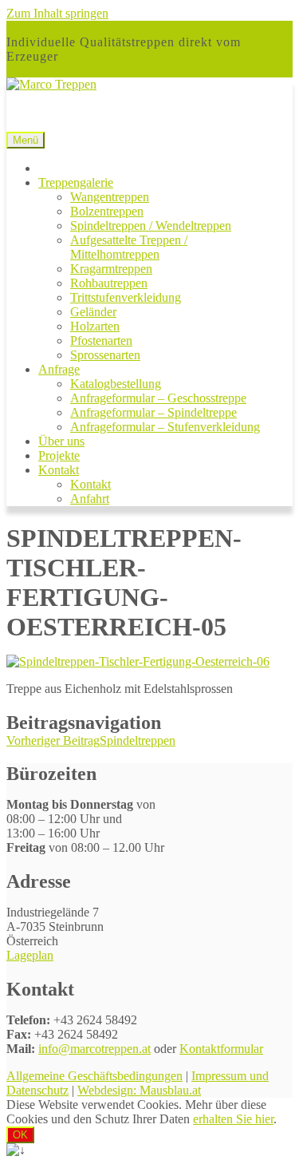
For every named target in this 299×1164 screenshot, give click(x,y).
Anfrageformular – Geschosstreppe (158, 398)
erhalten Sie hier (233, 1119)
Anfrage (59, 369)
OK (20, 1135)
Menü (25, 140)
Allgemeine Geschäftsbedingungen (94, 1076)
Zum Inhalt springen (57, 13)
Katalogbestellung (115, 383)
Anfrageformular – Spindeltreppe (153, 412)
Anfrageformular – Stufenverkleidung (165, 427)
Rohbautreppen (109, 283)
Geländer (93, 312)
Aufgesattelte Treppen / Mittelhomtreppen (128, 247)
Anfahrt (89, 498)
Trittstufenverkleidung (125, 297)
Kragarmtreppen (111, 268)
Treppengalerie (75, 182)
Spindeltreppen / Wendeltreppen (150, 225)
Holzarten (95, 326)
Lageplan (29, 955)
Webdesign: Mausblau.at (139, 1090)
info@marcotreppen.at (94, 1048)
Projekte (59, 455)
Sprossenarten (105, 355)
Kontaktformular (221, 1048)
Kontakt (58, 470)
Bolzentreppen (107, 211)
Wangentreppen (109, 197)
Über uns (61, 441)
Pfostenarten (101, 340)
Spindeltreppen (90, 740)
